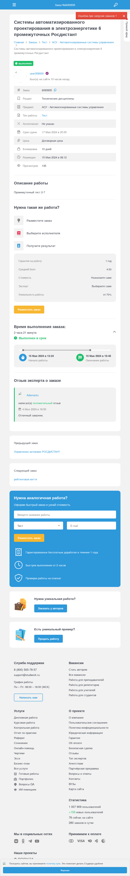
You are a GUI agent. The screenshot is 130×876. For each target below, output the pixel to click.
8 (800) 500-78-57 (25, 669)
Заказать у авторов (50, 608)
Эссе (17, 758)
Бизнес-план (22, 763)
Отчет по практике (25, 733)
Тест (44, 115)
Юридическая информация (86, 733)
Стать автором (78, 669)
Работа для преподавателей (86, 680)
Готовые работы (28, 773)
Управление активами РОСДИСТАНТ (37, 451)
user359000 (37, 73)
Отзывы (74, 753)
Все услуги (21, 768)
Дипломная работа (25, 717)
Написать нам (28, 697)
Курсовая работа (24, 722)
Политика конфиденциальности (88, 727)
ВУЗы (72, 784)
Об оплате (75, 743)
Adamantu (33, 395)
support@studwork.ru (27, 675)
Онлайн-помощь (24, 748)
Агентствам (76, 763)
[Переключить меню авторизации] (115, 4)
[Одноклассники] (23, 841)
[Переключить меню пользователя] (14, 4)
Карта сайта (76, 789)
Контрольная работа (26, 727)
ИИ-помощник (27, 789)
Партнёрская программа (84, 768)
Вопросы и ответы (80, 773)
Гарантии (74, 738)
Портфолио (25, 779)
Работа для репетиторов (84, 685)
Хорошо (65, 870)
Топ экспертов (77, 758)
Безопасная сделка (80, 748)
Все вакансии (77, 675)
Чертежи (19, 753)
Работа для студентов (82, 695)
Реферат (19, 738)
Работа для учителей (82, 690)
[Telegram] (30, 841)
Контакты (74, 779)
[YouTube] (37, 841)
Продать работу (48, 639)
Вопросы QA (26, 784)
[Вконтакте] (16, 841)
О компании (76, 717)
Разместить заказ (29, 309)
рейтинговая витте (25, 479)
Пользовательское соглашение (88, 722)
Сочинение (21, 743)
